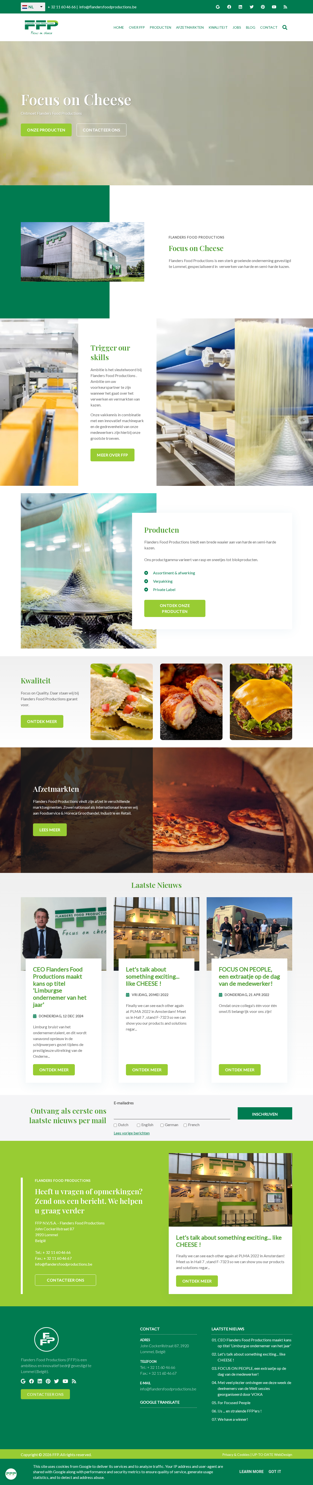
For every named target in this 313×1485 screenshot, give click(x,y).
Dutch (123, 1124)
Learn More (251, 1471)
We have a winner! (233, 1419)
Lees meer (49, 829)
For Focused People (234, 1402)
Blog (250, 27)
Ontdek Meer (42, 721)
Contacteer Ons (101, 129)
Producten (160, 27)
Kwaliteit (218, 27)
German (171, 1124)
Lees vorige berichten (132, 1133)
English (147, 1124)
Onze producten (46, 129)
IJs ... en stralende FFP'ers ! (240, 1411)
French (194, 1124)
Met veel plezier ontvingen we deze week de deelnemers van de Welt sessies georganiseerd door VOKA (254, 1388)
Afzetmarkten (190, 27)
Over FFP (137, 27)
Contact (269, 27)
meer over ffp (112, 455)
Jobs (237, 27)
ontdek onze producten (175, 608)
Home (119, 27)
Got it (274, 1471)
